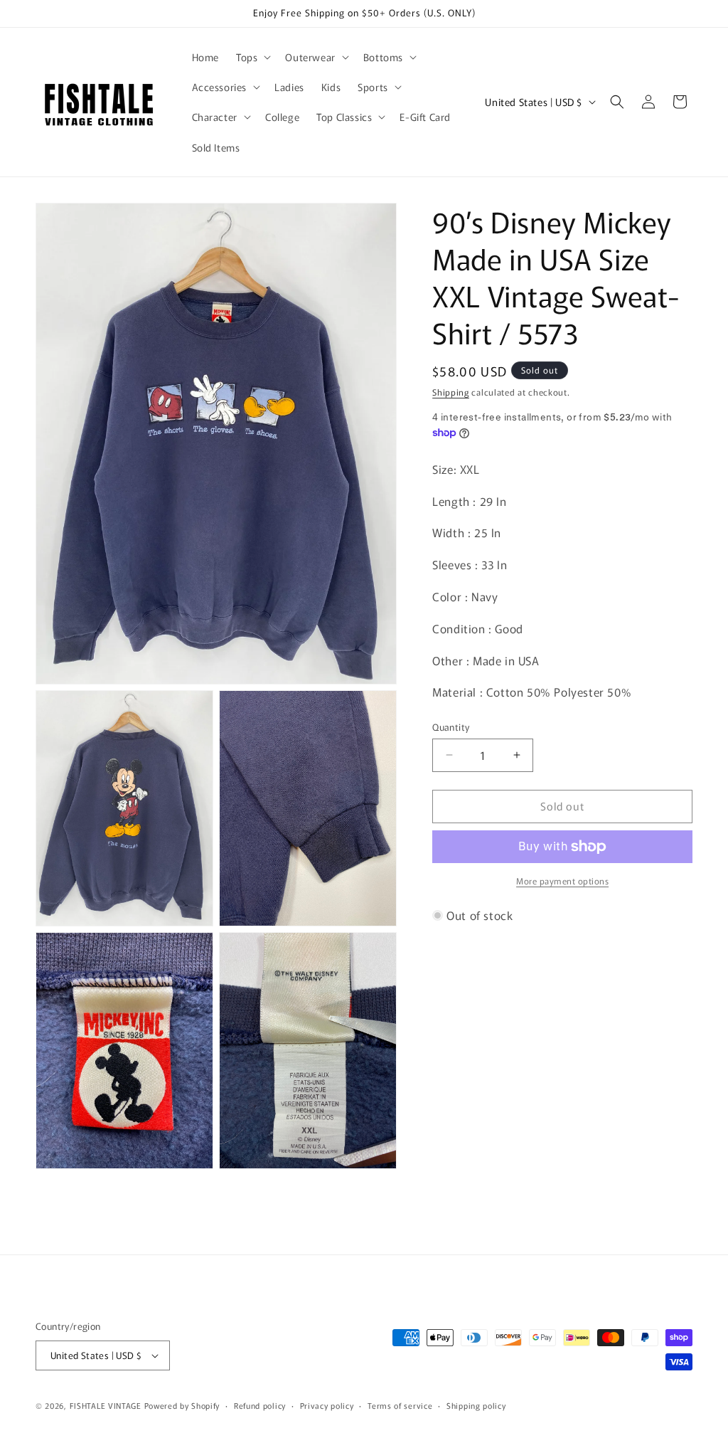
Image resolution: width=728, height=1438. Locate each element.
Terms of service (400, 1405)
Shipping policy (476, 1405)
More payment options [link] (562, 880)
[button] (252, 57)
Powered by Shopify (182, 1405)
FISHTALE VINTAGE (105, 1405)
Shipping (450, 392)
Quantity (450, 727)
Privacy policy (327, 1405)
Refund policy (260, 1405)
